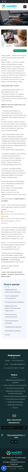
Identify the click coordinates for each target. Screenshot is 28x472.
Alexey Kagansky (17, 466)
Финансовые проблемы (13, 331)
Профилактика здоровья (13, 327)
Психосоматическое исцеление (11, 322)
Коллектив (13, 469)
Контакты (21, 469)
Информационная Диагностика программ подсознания (12, 308)
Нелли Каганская (15, 259)
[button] (4, 468)
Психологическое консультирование (11, 316)
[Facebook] (2, 1)
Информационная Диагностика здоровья (12, 291)
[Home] (9, 6)
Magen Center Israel (8, 458)
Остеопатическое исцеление (14, 302)
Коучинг (7, 335)
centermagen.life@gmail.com (17, 364)
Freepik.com (14, 464)
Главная (7, 19)
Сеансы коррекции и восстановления (12, 297)
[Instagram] (5, 1)
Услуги (14, 19)
